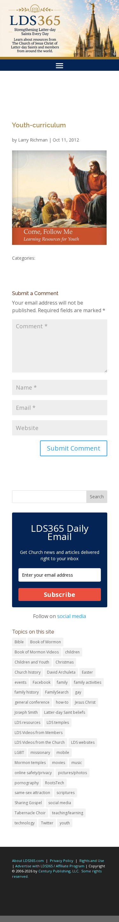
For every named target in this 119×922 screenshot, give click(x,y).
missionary (40, 752)
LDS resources (27, 722)
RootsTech (54, 783)
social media (71, 616)
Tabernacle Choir (30, 813)
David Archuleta (61, 672)
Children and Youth (32, 662)
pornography (27, 783)
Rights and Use (91, 860)
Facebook (41, 682)
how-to (62, 702)
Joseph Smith (26, 712)
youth (65, 823)
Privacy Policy (61, 860)
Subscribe (59, 594)
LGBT (19, 752)
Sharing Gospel (28, 802)
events (20, 682)
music (76, 762)
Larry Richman (33, 140)
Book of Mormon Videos (37, 652)
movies (58, 762)
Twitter (47, 823)
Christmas (65, 662)
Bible (19, 642)
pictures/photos (72, 772)
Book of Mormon (45, 642)
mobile (62, 752)
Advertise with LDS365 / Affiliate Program (49, 866)
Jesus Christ (85, 702)
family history (27, 692)
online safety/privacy (33, 772)
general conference (32, 702)
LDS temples (58, 722)
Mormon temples (30, 762)
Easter (87, 672)
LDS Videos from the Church (40, 742)
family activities (87, 682)
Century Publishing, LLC (58, 871)
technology (25, 823)
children (72, 652)
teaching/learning (67, 813)
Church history (28, 672)
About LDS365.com (28, 860)
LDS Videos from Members (39, 732)
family (62, 682)
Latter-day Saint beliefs (64, 712)
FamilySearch (57, 692)
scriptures (65, 792)
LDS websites (83, 742)
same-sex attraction (32, 792)
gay (78, 692)
